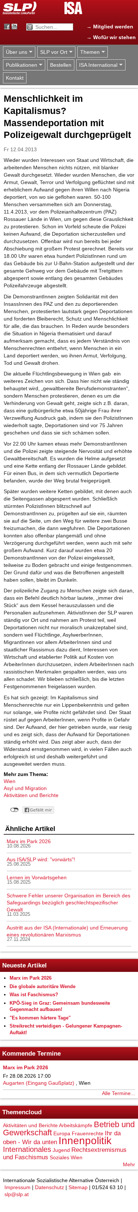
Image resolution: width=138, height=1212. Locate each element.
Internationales (27, 1149)
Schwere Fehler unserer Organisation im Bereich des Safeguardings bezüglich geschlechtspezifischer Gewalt (68, 903)
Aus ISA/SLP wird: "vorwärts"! (41, 859)
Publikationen (20, 65)
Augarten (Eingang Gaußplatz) (38, 1083)
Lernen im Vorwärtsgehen (37, 877)
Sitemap (78, 1187)
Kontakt (15, 78)
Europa (61, 1133)
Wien (9, 781)
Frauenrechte (87, 1133)
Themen (88, 52)
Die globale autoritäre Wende (42, 986)
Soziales (59, 1157)
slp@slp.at (16, 1194)
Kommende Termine (31, 1053)
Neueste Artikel (24, 965)
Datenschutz (49, 1187)
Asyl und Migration (25, 788)
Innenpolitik (85, 1140)
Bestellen (60, 65)
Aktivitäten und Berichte (31, 795)
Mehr (129, 1164)
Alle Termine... (118, 1093)
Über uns (15, 52)
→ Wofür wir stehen (111, 37)
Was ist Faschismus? (34, 994)
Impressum (17, 1187)
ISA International (96, 65)
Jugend (61, 1150)
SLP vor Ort (52, 52)
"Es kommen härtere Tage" (40, 1018)
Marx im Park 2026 (29, 841)
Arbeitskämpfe (75, 1125)
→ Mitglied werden (109, 27)
